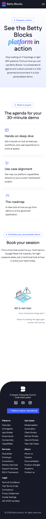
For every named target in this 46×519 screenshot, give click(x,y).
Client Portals (31, 432)
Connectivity (7, 440)
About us (29, 453)
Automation (30, 428)
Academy (29, 468)
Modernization (31, 425)
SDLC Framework (10, 472)
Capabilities (7, 443)
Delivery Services (10, 465)
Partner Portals (31, 436)
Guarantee (7, 453)
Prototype (6, 457)
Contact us (29, 472)
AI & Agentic (7, 428)
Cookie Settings (9, 497)
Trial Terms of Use (10, 486)
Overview (6, 425)
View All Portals (31, 440)
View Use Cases (32, 443)
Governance (7, 436)
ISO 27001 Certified (11, 501)
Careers (28, 457)
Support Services (10, 468)
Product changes (32, 465)
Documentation (32, 461)
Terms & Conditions (11, 482)
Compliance (7, 489)
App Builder (7, 432)
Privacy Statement (10, 493)
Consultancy (8, 461)
